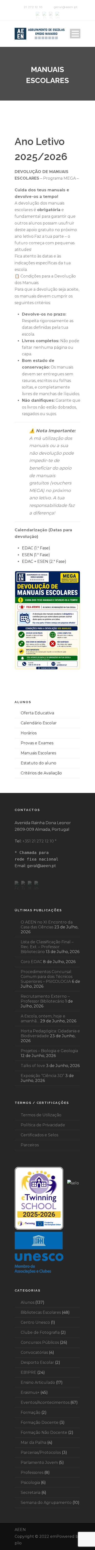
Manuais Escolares (38, 753)
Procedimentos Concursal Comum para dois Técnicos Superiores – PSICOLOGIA (46, 976)
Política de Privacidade (43, 1125)
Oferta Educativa (37, 713)
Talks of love (33, 1065)
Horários (29, 733)
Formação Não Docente (44, 1432)
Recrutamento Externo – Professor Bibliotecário (45, 999)
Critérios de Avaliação (41, 773)
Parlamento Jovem (39, 1462)
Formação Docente (39, 1422)
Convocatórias (34, 1352)
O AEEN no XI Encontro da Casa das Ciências (47, 924)
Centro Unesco (35, 1322)
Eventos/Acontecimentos (45, 1402)
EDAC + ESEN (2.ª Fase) (44, 561)
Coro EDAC (31, 961)
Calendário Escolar (39, 723)
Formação (30, 1412)
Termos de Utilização (41, 1115)
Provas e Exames (37, 743)
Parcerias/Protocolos (41, 1452)
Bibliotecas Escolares (41, 1312)
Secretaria (30, 1492)
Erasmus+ (30, 1392)
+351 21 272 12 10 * (39, 841)
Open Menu (75, 33)
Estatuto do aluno (38, 763)
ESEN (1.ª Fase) (36, 555)
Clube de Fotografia (40, 1332)
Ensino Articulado (38, 1382)
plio (18, 1543)
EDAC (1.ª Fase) (36, 548)
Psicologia (30, 1482)
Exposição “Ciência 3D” (42, 1075)
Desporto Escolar (37, 1362)
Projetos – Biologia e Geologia (49, 1050)
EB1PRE (28, 1372)
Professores (32, 1472)
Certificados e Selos (39, 1135)
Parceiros (30, 1145)
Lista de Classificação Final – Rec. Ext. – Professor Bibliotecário (47, 947)
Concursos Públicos (40, 1342)
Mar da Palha (33, 1442)
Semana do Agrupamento (46, 1502)
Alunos (27, 1302)
